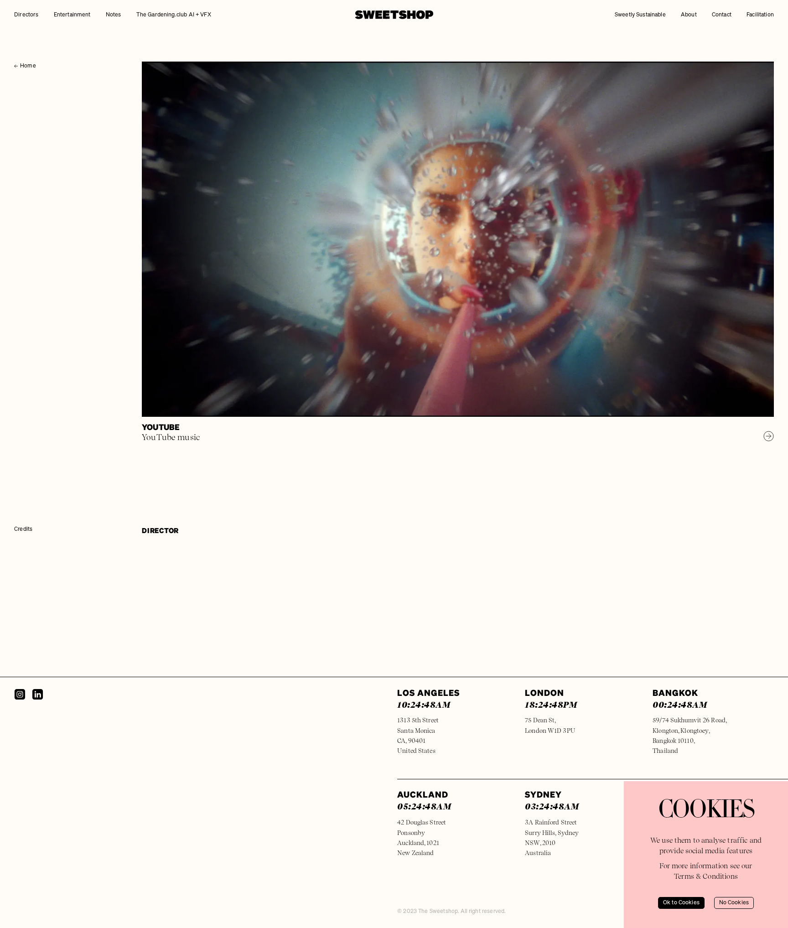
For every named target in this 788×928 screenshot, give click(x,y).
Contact (721, 15)
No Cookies (734, 903)
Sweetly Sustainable (640, 15)
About (689, 15)
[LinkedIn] (37, 694)
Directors (26, 15)
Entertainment (72, 15)
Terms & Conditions (706, 876)
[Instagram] (20, 694)
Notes (113, 15)
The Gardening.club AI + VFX (173, 15)
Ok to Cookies (681, 903)
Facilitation (760, 15)
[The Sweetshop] (394, 14)
